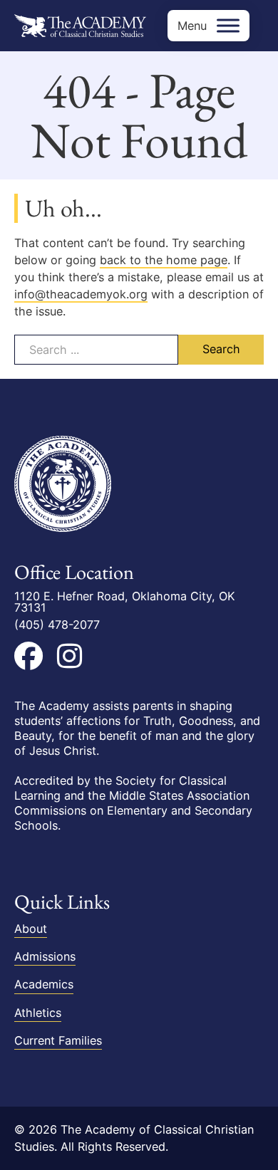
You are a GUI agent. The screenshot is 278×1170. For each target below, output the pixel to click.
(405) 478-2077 (57, 624)
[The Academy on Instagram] (69, 656)
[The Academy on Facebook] (28, 656)
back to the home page (163, 260)
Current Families (58, 1040)
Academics (43, 984)
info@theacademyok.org (81, 294)
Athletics (37, 1013)
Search (221, 349)
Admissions (45, 956)
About (30, 928)
